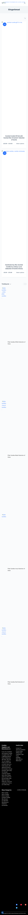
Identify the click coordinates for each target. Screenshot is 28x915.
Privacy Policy (19, 751)
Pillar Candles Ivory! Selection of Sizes (16, 569)
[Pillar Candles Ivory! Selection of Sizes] (4, 570)
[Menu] (24, 2)
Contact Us (18, 748)
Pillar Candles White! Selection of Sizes (16, 343)
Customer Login (20, 754)
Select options (20, 143)
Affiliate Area (19, 752)
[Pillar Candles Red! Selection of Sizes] (4, 683)
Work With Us (19, 759)
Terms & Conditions (20, 749)
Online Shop (6, 784)
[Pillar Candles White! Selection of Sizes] (4, 343)
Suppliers (18, 757)
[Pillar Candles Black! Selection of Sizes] (4, 456)
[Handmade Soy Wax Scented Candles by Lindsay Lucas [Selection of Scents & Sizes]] (14, 206)
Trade (17, 756)
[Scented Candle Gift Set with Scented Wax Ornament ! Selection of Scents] (14, 77)
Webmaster (18, 760)
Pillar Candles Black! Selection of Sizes (16, 456)
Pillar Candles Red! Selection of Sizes (16, 683)
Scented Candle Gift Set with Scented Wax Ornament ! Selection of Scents (14, 138)
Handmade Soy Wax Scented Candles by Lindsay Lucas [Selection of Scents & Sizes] (14, 266)
